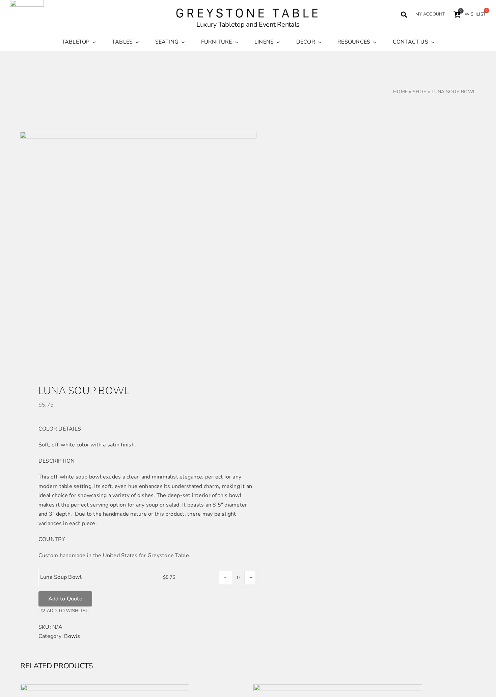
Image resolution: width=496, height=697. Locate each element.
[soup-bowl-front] (129, 250)
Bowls (72, 636)
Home (400, 91)
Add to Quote (65, 598)
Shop (419, 91)
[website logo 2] (248, 7)
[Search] (404, 14)
